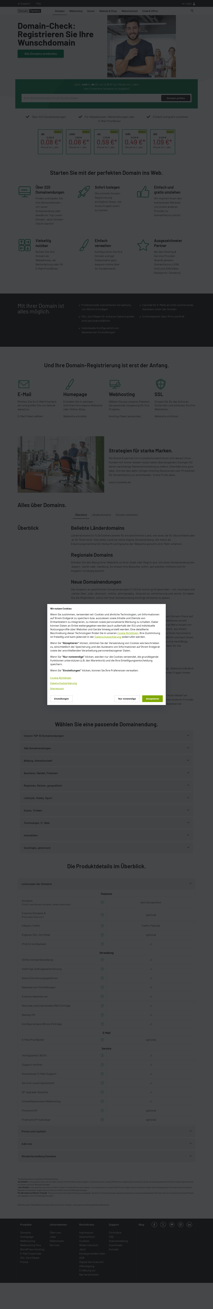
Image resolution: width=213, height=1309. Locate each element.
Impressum (57, 688)
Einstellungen (61, 698)
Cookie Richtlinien (127, 633)
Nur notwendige (127, 698)
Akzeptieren (152, 698)
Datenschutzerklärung (108, 637)
